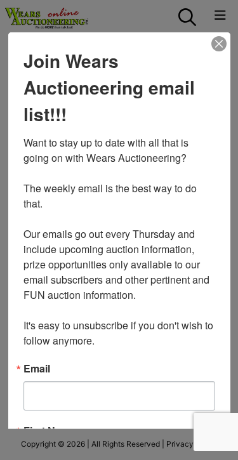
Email (36, 368)
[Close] (219, 43)
